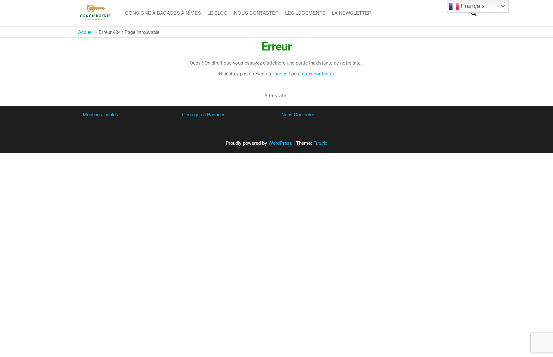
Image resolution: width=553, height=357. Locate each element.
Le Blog (217, 12)
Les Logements (305, 12)
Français (472, 6)
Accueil (85, 31)
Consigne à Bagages (204, 114)
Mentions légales (100, 114)
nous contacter (318, 74)
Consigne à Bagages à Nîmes (163, 12)
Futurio (320, 142)
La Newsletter (352, 12)
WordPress (280, 142)
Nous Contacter (297, 114)
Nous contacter (256, 12)
